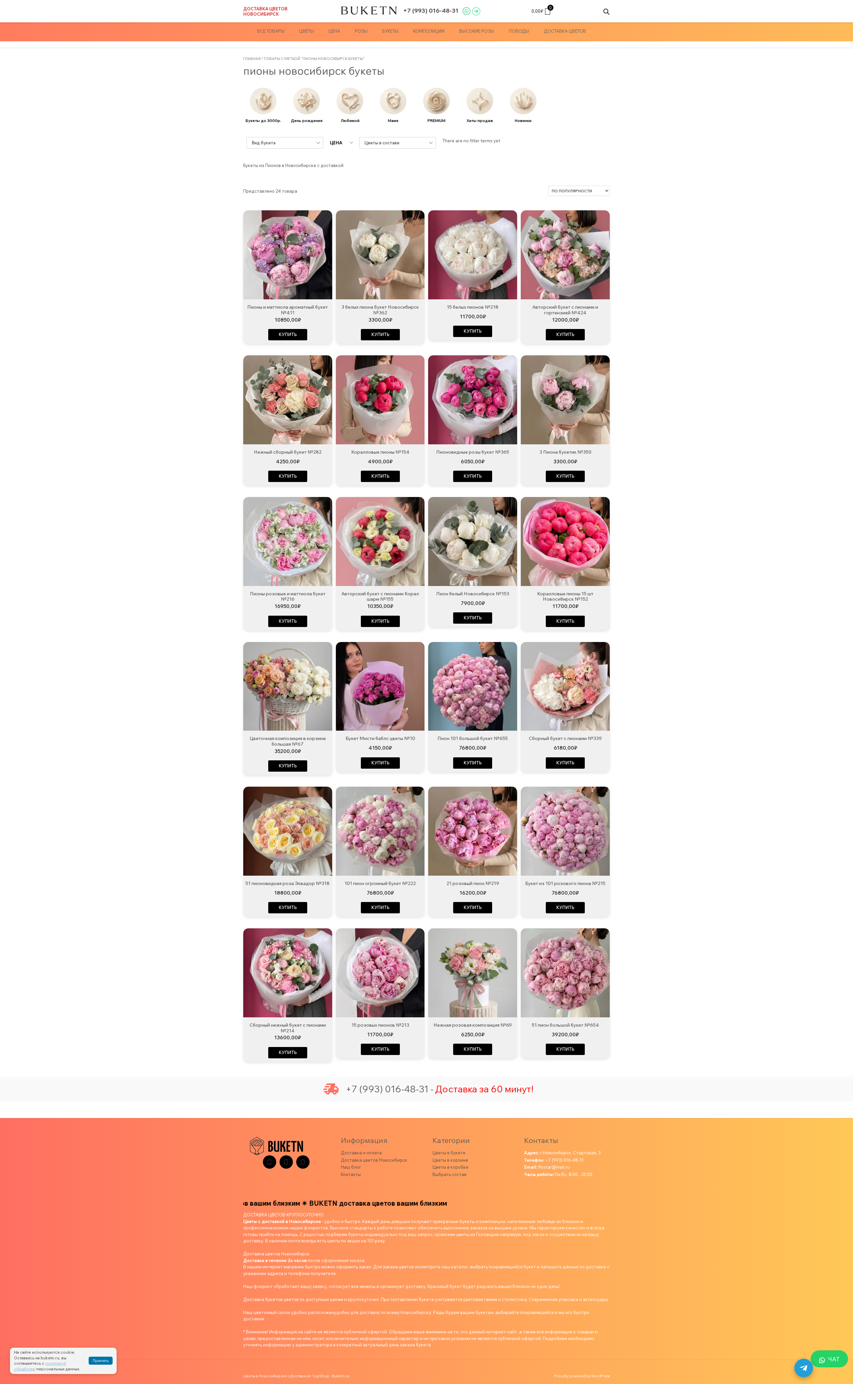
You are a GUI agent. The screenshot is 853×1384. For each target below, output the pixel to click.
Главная (252, 58)
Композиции (428, 31)
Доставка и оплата (361, 1152)
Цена (334, 31)
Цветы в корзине (450, 1160)
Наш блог (351, 1167)
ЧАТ (834, 1359)
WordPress (600, 1376)
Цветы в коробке (450, 1167)
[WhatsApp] (303, 1162)
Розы (361, 31)
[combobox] (285, 143)
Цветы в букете (448, 1152)
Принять (101, 1360)
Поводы (519, 31)
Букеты (390, 31)
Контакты (351, 1174)
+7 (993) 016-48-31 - (389, 1089)
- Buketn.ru (340, 1376)
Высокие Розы (476, 31)
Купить (288, 334)
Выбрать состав (449, 1174)
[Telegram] (269, 1162)
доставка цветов (565, 31)
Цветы (306, 31)
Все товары (271, 31)
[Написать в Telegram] (803, 1368)
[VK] (286, 1162)
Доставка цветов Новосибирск (265, 11)
